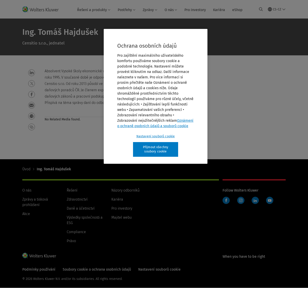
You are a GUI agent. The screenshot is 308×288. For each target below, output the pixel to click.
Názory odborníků (125, 190)
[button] (31, 72)
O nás (169, 10)
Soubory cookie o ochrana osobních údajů (97, 269)
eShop (237, 10)
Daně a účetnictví (80, 208)
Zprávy (148, 10)
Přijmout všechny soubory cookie (155, 149)
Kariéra (219, 10)
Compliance (76, 232)
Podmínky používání (38, 269)
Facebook (226, 200)
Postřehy (125, 10)
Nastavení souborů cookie (155, 136)
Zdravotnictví (77, 199)
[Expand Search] (261, 9)
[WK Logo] (39, 255)
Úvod (26, 169)
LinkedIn (255, 200)
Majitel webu (121, 217)
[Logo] (43, 9)
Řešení (72, 190)
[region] (155, 96)
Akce (26, 214)
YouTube (269, 200)
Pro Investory (195, 10)
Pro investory (121, 208)
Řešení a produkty (92, 10)
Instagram (240, 200)
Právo (71, 241)
